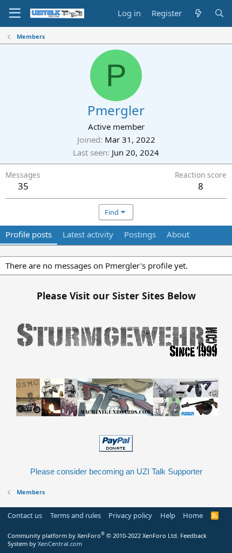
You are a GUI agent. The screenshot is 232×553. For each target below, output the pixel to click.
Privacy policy (130, 515)
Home (193, 515)
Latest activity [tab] (88, 234)
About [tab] (178, 234)
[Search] (219, 13)
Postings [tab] (140, 234)
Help (167, 515)
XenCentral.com (60, 544)
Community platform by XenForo (93, 535)
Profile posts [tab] (28, 234)
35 (23, 186)
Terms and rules (75, 515)
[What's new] (197, 13)
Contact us (25, 515)
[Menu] (15, 13)
